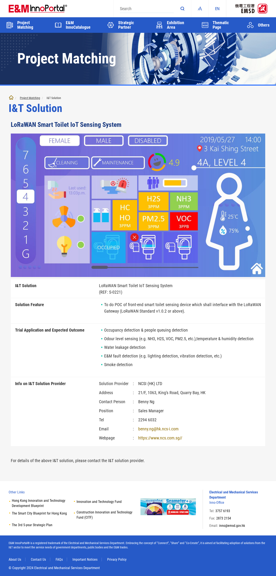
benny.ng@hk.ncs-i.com (158, 428)
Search (182, 8)
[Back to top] (266, 566)
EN (217, 8)
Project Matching (30, 98)
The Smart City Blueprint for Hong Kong (39, 513)
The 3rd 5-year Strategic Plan (32, 525)
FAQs (59, 559)
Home (11, 97)
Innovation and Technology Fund (99, 502)
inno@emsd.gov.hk (232, 526)
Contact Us (38, 559)
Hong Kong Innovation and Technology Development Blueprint (38, 503)
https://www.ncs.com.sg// (160, 438)
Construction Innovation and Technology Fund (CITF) (104, 514)
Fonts (200, 8)
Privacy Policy (117, 559)
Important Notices (84, 559)
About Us (15, 559)
